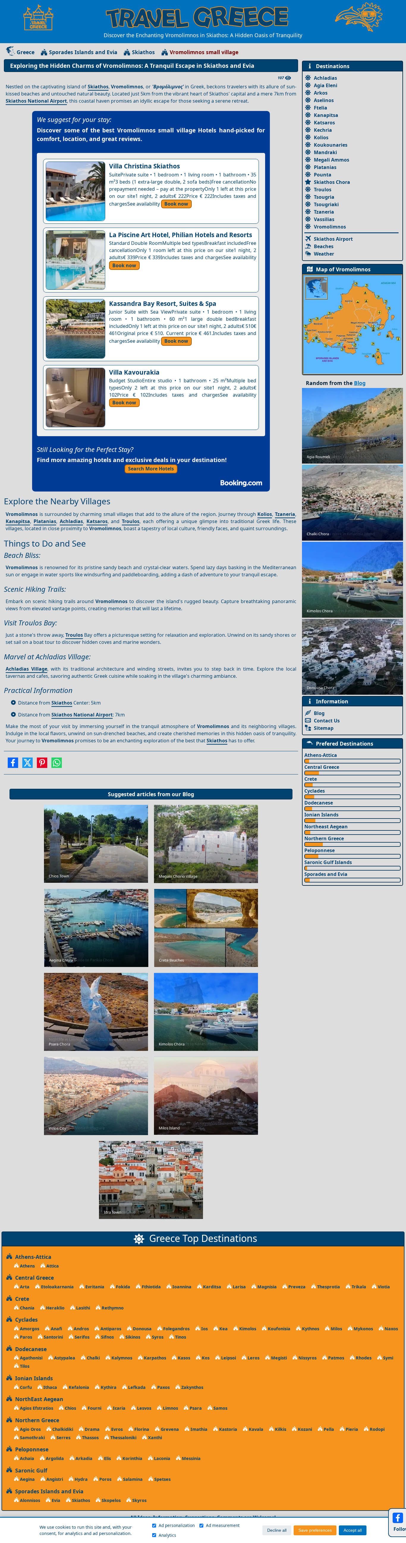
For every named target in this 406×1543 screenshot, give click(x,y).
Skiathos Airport (333, 239)
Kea (223, 1328)
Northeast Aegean (326, 826)
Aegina (27, 1479)
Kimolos (247, 1328)
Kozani (304, 1429)
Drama (92, 1429)
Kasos (183, 1358)
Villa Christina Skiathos (144, 166)
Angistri (54, 1479)
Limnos (170, 1408)
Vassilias (324, 219)
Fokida (122, 1287)
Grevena (169, 1429)
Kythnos (310, 1328)
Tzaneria (285, 514)
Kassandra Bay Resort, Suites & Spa (162, 303)
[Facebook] (13, 764)
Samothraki (32, 1437)
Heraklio (54, 1308)
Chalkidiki (62, 1429)
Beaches (323, 246)
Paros (25, 1337)
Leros (252, 1358)
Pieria (351, 1429)
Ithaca (49, 1387)
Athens (27, 1266)
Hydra (80, 1479)
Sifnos (107, 1337)
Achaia (26, 1458)
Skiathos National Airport (36, 101)
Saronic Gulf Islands (328, 862)
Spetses (162, 1479)
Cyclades (314, 791)
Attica (52, 1266)
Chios (70, 1408)
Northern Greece (324, 838)
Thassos (90, 1437)
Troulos (130, 521)
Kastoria (227, 1429)
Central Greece (321, 767)
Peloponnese (319, 850)
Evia (55, 1500)
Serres (62, 1437)
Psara (195, 1408)
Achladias (71, 521)
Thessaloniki (122, 1437)
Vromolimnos (330, 226)
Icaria (118, 1408)
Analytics (167, 1535)
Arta (24, 1287)
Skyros (139, 1500)
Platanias (45, 521)
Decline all (277, 1530)
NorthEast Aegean (37, 1399)
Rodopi (377, 1429)
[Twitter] (27, 764)
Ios (204, 1328)
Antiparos (110, 1328)
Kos (205, 1358)
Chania (26, 1308)
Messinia (191, 1458)
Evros (116, 1429)
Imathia (198, 1429)
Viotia (383, 1287)
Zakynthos (191, 1387)
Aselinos (324, 100)
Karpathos (154, 1358)
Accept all (353, 1530)
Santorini (53, 1337)
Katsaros (97, 521)
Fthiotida (151, 1287)
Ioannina (181, 1287)
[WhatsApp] (56, 764)
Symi (387, 1358)
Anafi (56, 1328)
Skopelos (110, 1500)
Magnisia (266, 1287)
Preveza (296, 1287)
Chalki (93, 1358)
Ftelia (320, 107)
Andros (81, 1328)
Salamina (132, 1479)
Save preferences (315, 1530)
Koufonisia (278, 1328)
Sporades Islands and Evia (83, 52)
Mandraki (325, 152)
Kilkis (280, 1429)
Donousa (142, 1328)
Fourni (93, 1408)
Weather (324, 254)
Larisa (239, 1287)
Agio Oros (30, 1429)
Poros (104, 1479)
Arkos (321, 93)
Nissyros (307, 1358)
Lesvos (143, 1408)
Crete (310, 779)
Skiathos (143, 52)
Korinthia (131, 1458)
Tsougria (324, 197)
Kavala (255, 1429)
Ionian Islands (321, 814)
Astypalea (64, 1358)
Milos (336, 1328)
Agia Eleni (325, 85)
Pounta (322, 174)
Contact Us (327, 720)
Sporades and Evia (325, 874)
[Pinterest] (42, 764)
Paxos (163, 1387)
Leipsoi (228, 1358)
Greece (25, 52)
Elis (107, 1458)
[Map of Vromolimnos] (352, 324)
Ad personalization (177, 1525)
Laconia (161, 1458)
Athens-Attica (320, 755)
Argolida (54, 1458)
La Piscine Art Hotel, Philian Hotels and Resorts (180, 235)
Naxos (390, 1328)
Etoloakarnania (57, 1287)
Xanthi (154, 1437)
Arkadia (83, 1458)
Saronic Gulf (29, 1470)
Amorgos (29, 1328)
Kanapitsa (18, 521)
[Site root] (41, 17)
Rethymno (112, 1308)
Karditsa (211, 1287)
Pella (328, 1429)
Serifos (81, 1337)
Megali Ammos (331, 160)
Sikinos (132, 1337)
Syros (157, 1337)
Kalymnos (121, 1358)
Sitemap (323, 728)
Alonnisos (29, 1500)
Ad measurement (223, 1525)
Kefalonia (78, 1387)
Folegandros (176, 1328)
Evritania (94, 1287)
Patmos (335, 1358)
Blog (188, 794)
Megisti (278, 1358)
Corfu (25, 1387)
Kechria (323, 130)
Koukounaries (330, 145)
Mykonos (363, 1328)
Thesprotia (328, 1287)
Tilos (24, 1366)
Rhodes (363, 1358)
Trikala (358, 1287)
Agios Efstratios (36, 1408)
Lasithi (82, 1308)
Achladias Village (26, 669)
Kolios (264, 514)
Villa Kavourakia (134, 372)
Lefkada (136, 1387)
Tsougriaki (326, 204)
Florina (141, 1429)
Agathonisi (31, 1358)
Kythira (108, 1387)
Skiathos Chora (332, 182)
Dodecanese (318, 802)
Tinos (180, 1337)
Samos (219, 1408)
